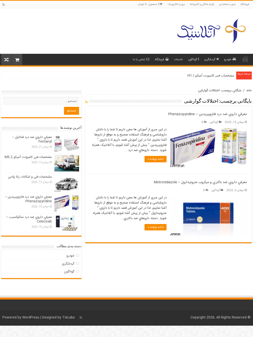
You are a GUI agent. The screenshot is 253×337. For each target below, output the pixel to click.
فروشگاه (245, 4)
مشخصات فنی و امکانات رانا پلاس (30, 177)
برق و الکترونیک (176, 4)
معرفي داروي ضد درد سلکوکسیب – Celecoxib (29, 219)
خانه (245, 59)
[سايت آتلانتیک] (211, 30)
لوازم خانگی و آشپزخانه (202, 4)
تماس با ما (139, 59)
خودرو (227, 59)
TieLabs (68, 317)
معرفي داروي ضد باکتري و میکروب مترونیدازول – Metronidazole (200, 182)
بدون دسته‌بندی (227, 4)
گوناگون (192, 59)
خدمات (178, 59)
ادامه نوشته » (156, 159)
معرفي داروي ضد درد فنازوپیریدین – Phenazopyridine (207, 114)
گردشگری (209, 59)
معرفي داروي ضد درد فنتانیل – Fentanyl (32, 139)
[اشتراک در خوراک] (86, 102)
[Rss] (3, 5)
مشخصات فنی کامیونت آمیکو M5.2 (210, 75)
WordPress (30, 317)
